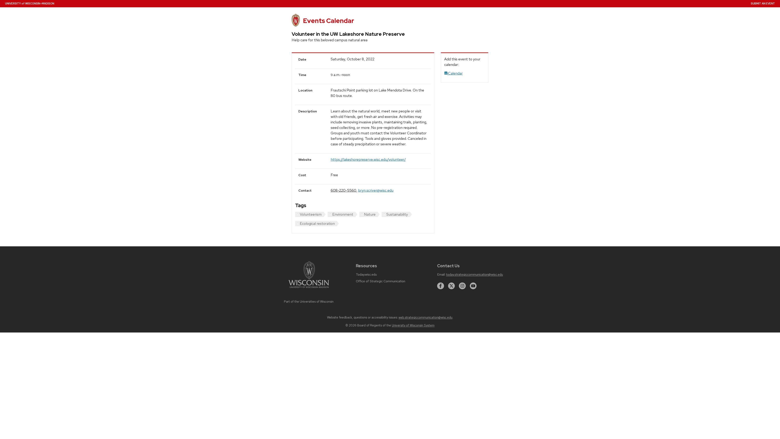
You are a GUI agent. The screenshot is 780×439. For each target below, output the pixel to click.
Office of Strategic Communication (380, 281)
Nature (370, 214)
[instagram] (462, 286)
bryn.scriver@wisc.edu (375, 190)
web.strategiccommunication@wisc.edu (425, 317)
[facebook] (440, 286)
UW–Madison (29, 3)
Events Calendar (328, 20)
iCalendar (455, 73)
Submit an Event (763, 3)
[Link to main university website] (308, 289)
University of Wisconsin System (413, 325)
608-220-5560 (343, 190)
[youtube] (473, 286)
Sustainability (397, 214)
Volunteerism (311, 214)
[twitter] (451, 286)
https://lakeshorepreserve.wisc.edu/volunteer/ (368, 159)
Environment (342, 214)
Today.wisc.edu (366, 275)
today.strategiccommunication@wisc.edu (474, 275)
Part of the (309, 302)
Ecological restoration (317, 223)
